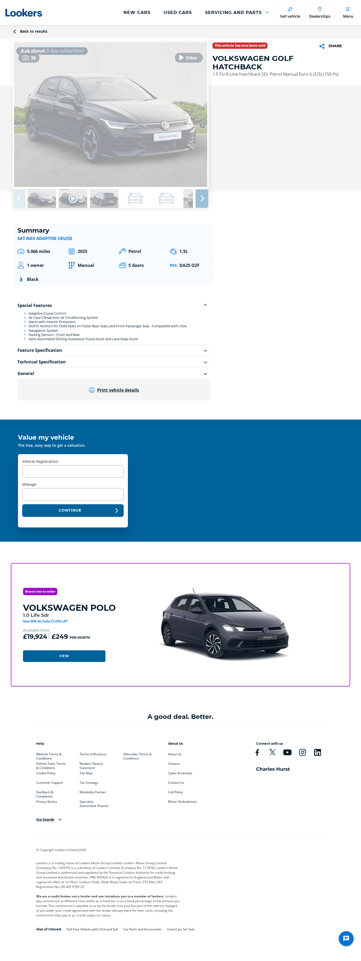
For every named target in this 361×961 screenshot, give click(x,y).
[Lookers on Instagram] (302, 752)
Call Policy (175, 792)
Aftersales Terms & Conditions (137, 755)
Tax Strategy (89, 783)
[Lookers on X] (272, 752)
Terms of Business (93, 754)
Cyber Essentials (180, 773)
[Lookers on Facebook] (257, 752)
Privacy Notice (46, 802)
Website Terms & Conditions (49, 755)
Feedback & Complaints (44, 793)
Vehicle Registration (40, 461)
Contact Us (176, 783)
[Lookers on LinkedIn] (317, 752)
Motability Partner (93, 792)
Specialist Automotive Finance (94, 803)
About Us (175, 754)
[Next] (202, 125)
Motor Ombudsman (182, 802)
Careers (174, 764)
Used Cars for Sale (181, 929)
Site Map (86, 773)
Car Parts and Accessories (142, 929)
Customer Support (49, 783)
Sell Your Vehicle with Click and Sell (92, 929)
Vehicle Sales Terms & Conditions (51, 765)
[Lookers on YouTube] (287, 752)
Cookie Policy (45, 773)
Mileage (29, 484)
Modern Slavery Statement (91, 765)
